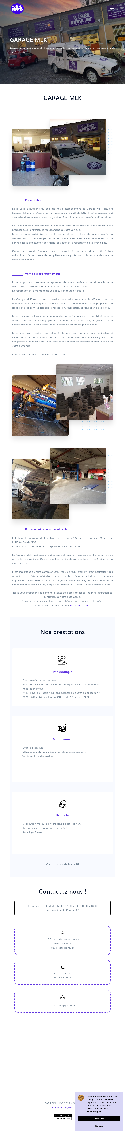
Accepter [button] (99, 1118)
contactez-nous (79, 605)
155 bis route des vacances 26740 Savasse (62, 943)
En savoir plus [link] (94, 1111)
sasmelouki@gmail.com (62, 1005)
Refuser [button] (99, 1125)
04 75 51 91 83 (62, 973)
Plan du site (64, 1131)
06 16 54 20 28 (62, 977)
